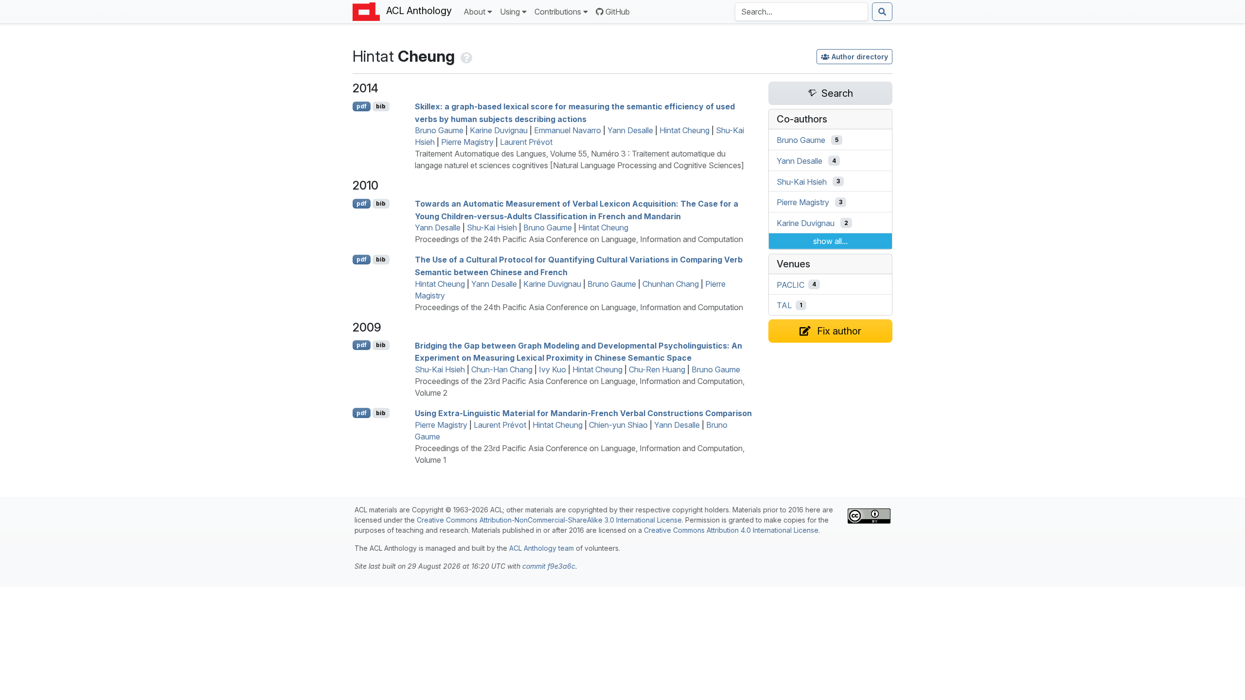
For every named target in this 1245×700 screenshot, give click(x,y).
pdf (361, 106)
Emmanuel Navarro (567, 130)
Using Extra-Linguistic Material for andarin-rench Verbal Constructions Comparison (583, 413)
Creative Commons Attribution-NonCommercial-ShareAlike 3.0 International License (549, 520)
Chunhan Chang (670, 284)
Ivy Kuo (552, 369)
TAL (784, 305)
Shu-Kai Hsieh (492, 227)
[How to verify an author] (465, 56)
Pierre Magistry (467, 142)
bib (381, 106)
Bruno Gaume (439, 130)
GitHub (617, 12)
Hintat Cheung (684, 130)
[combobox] (801, 11)
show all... (830, 241)
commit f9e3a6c (548, 566)
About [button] (474, 12)
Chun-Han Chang (502, 369)
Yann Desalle (630, 130)
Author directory (860, 56)
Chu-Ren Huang (657, 369)
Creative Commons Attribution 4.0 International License (731, 530)
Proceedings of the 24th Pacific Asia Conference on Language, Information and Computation (579, 239)
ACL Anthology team (541, 548)
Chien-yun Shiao (618, 425)
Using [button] (510, 12)
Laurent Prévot (526, 142)
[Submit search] (882, 11)
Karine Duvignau (499, 130)
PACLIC (790, 284)
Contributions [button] (557, 12)
